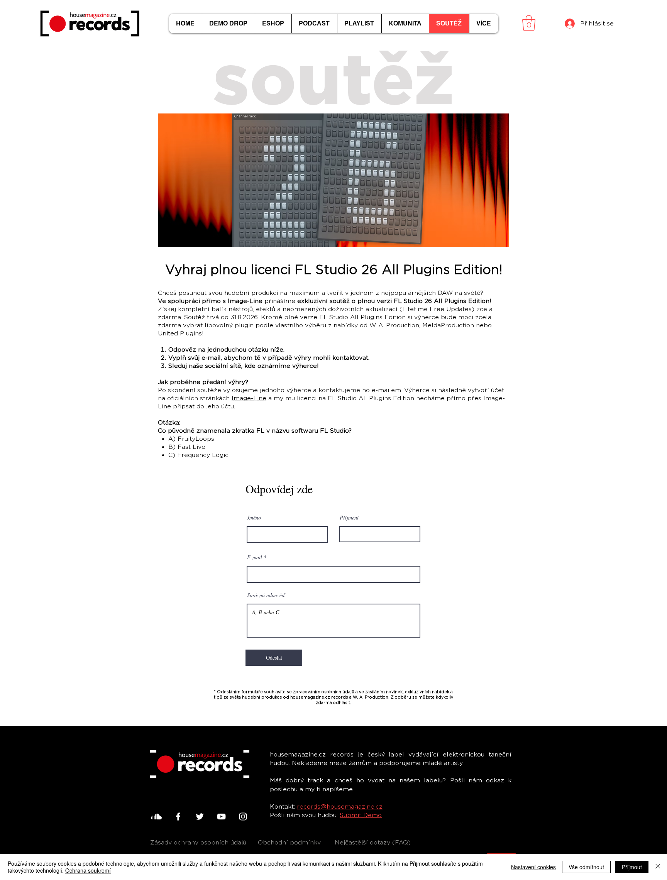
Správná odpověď (265, 595)
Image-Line (249, 398)
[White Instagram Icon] (243, 816)
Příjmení (349, 517)
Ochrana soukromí (88, 870)
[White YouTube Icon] (221, 816)
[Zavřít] (657, 867)
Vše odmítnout (586, 867)
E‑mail (254, 557)
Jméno (254, 517)
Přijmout (632, 867)
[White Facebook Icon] (178, 816)
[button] (528, 22)
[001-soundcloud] (156, 816)
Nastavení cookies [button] (533, 867)
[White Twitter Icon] (200, 816)
